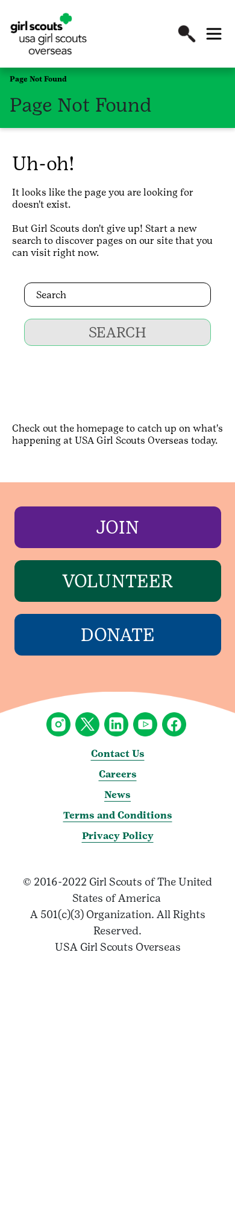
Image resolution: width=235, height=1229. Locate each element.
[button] (187, 34)
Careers (118, 774)
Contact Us (118, 753)
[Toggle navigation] (214, 34)
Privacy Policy (118, 835)
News (117, 794)
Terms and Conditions (117, 815)
